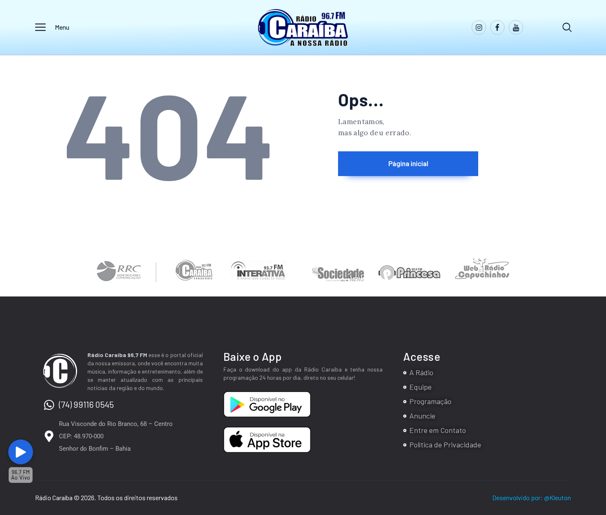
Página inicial (408, 163)
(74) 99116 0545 (86, 404)
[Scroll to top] (590, 446)
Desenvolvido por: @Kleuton (531, 497)
